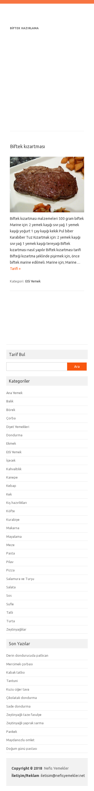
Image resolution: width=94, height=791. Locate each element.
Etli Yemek (33, 281)
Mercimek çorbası (19, 664)
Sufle (10, 604)
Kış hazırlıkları (16, 502)
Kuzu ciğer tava (17, 689)
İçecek (10, 460)
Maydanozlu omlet (20, 740)
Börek (10, 410)
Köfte (10, 511)
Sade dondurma (18, 706)
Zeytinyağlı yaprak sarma (25, 723)
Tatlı (9, 612)
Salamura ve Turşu (20, 579)
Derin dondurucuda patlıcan (27, 655)
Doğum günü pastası (21, 748)
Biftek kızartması (27, 146)
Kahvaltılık (13, 469)
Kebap (11, 485)
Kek (9, 494)
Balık (9, 401)
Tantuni (12, 681)
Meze (10, 545)
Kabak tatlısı (15, 672)
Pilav (9, 562)
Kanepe (12, 477)
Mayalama (14, 536)
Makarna (12, 528)
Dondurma (14, 435)
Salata (11, 587)
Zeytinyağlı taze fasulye (24, 714)
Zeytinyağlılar (16, 629)
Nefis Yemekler (56, 768)
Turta (10, 621)
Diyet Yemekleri (17, 426)
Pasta (10, 553)
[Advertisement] (47, 78)
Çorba (11, 418)
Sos (9, 595)
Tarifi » (15, 269)
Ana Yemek (14, 393)
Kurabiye (13, 519)
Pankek (11, 731)
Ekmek (11, 443)
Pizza (10, 570)
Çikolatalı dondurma (21, 697)
